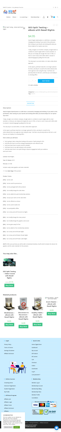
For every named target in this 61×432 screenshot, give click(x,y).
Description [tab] (30, 103)
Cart (33, 359)
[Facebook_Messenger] (56, 428)
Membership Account (37, 386)
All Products (35, 353)
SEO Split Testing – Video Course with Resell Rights (9, 275)
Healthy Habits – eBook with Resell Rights (38, 315)
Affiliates (6, 411)
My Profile (6, 392)
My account (35, 350)
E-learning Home (8, 382)
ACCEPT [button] (17, 427)
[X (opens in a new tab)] (53, 7)
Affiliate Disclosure (9, 353)
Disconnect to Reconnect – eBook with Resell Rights (23, 316)
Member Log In (36, 382)
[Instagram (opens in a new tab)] (57, 7)
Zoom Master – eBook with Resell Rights (51, 304)
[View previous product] (54, 25)
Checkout (34, 362)
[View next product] (57, 25)
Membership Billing (36, 389)
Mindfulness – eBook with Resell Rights (9, 315)
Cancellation (35, 398)
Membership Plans (36, 392)
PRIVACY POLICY (8, 427)
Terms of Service (8, 347)
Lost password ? (36, 374)
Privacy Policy (7, 344)
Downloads (35, 368)
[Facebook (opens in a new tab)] (55, 7)
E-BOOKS (33, 93)
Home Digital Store (37, 344)
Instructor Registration (10, 386)
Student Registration (9, 389)
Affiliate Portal (8, 405)
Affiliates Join (7, 399)
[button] (24, 28)
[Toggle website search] (57, 17)
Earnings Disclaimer (9, 350)
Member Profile (36, 395)
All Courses (34, 356)
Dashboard (34, 347)
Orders (33, 365)
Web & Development (53, 92)
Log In (33, 371)
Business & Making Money (40, 92)
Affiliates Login (8, 402)
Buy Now (46, 81)
